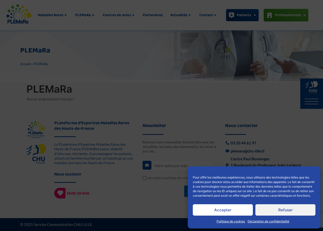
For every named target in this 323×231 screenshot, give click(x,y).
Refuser (285, 210)
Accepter (222, 210)
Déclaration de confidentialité (268, 221)
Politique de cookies (231, 221)
